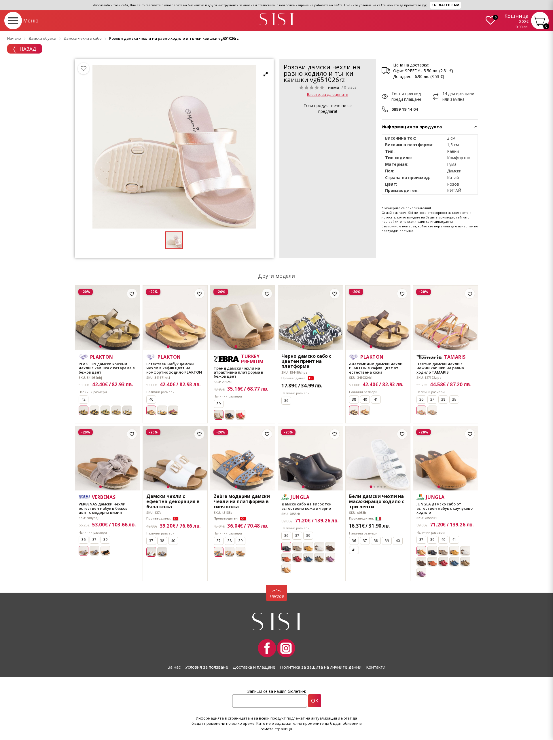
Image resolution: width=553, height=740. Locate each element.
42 (84, 399)
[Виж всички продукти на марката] (369, 66)
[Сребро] (162, 552)
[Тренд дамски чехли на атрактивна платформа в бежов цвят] (242, 318)
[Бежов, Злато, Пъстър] (432, 410)
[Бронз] (116, 410)
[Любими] (83, 68)
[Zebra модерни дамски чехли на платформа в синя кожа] (242, 458)
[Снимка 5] (114, 346)
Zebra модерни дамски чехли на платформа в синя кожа (242, 501)
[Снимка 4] (111, 346)
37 (432, 399)
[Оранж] (365, 410)
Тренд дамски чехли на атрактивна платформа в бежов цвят (238, 372)
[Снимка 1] (100, 346)
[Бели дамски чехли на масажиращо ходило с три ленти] (378, 458)
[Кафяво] (240, 552)
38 (354, 399)
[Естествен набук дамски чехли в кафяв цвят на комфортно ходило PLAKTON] (175, 318)
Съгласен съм (445, 5)
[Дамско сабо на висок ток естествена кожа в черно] (310, 458)
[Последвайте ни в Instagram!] (286, 648)
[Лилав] (330, 557)
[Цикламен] (173, 410)
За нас (174, 667)
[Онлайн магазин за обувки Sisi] (276, 621)
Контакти (375, 667)
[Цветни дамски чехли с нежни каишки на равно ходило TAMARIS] (445, 318)
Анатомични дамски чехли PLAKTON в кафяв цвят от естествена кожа (376, 368)
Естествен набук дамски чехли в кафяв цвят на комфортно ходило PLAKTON (174, 368)
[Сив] (297, 546)
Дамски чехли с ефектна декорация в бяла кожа (173, 501)
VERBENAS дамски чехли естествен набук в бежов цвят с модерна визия (103, 508)
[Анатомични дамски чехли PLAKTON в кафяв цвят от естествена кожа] (378, 318)
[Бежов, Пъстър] (94, 551)
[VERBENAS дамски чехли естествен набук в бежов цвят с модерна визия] (107, 458)
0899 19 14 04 (404, 109)
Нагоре (277, 596)
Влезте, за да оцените (327, 94)
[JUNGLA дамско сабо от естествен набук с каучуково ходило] (445, 458)
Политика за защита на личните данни (320, 667)
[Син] (308, 557)
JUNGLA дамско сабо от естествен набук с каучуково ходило (444, 508)
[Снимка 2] (104, 346)
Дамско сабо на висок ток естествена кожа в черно (306, 506)
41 (376, 399)
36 (286, 400)
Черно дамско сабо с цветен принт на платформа (306, 361)
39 (219, 403)
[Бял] (127, 410)
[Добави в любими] (132, 293)
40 (151, 399)
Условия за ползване (206, 667)
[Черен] (94, 410)
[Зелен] (105, 410)
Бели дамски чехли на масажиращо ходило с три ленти (376, 501)
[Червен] (240, 415)
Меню (31, 20)
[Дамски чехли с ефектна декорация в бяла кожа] (175, 458)
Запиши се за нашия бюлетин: (276, 691)
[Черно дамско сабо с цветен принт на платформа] (310, 318)
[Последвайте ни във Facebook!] (267, 648)
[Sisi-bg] (276, 19)
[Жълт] (308, 546)
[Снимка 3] (107, 346)
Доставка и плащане (254, 667)
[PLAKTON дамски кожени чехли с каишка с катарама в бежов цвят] (107, 318)
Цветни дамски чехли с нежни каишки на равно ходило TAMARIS (440, 368)
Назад (27, 48)
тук (424, 5)
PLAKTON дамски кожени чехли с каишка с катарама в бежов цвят (107, 368)
